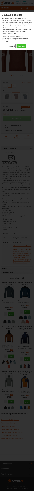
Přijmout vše (21, 46)
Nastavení (12, 46)
